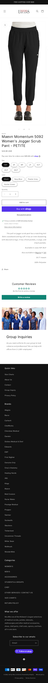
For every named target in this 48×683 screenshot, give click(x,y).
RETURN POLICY (12, 603)
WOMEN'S (9, 566)
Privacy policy (19, 678)
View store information (13, 227)
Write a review (24, 297)
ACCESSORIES (11, 577)
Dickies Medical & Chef (14, 441)
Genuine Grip (10, 463)
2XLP (6, 170)
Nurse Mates (10, 499)
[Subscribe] (35, 643)
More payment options (24, 214)
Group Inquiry (10, 390)
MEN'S (7, 572)
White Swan (9, 541)
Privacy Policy (10, 395)
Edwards (8, 447)
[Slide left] (18, 129)
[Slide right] (29, 129)
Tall (44, 252)
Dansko (8, 436)
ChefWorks (9, 426)
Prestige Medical (11, 504)
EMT (6, 452)
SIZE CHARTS (10, 598)
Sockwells (8, 520)
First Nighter (10, 457)
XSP (5, 165)
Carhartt (8, 420)
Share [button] (6, 269)
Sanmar (8, 515)
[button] (4, 11)
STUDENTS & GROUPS (14, 582)
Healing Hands (10, 473)
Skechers (8, 525)
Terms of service (30, 678)
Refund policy (40, 674)
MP (22, 165)
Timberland (9, 531)
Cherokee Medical (12, 431)
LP (30, 165)
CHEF (7, 587)
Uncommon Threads (13, 536)
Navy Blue (18, 179)
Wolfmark (8, 546)
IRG (6, 478)
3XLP (16, 170)
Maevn (7, 489)
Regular (38, 252)
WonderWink (10, 552)
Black (6, 179)
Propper (8, 510)
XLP (38, 165)
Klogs (7, 483)
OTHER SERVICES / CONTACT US (19, 593)
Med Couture (10, 494)
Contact (8, 385)
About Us (8, 380)
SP (14, 165)
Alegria (7, 410)
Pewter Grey (33, 179)
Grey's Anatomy (11, 468)
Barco (7, 415)
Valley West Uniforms (15, 674)
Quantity (5, 189)
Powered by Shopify (28, 674)
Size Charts (9, 374)
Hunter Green (9, 184)
